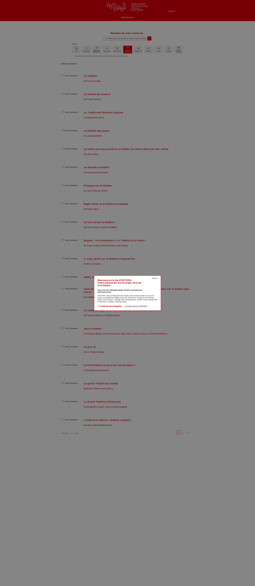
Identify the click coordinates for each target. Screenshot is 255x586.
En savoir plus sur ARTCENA (136, 306)
